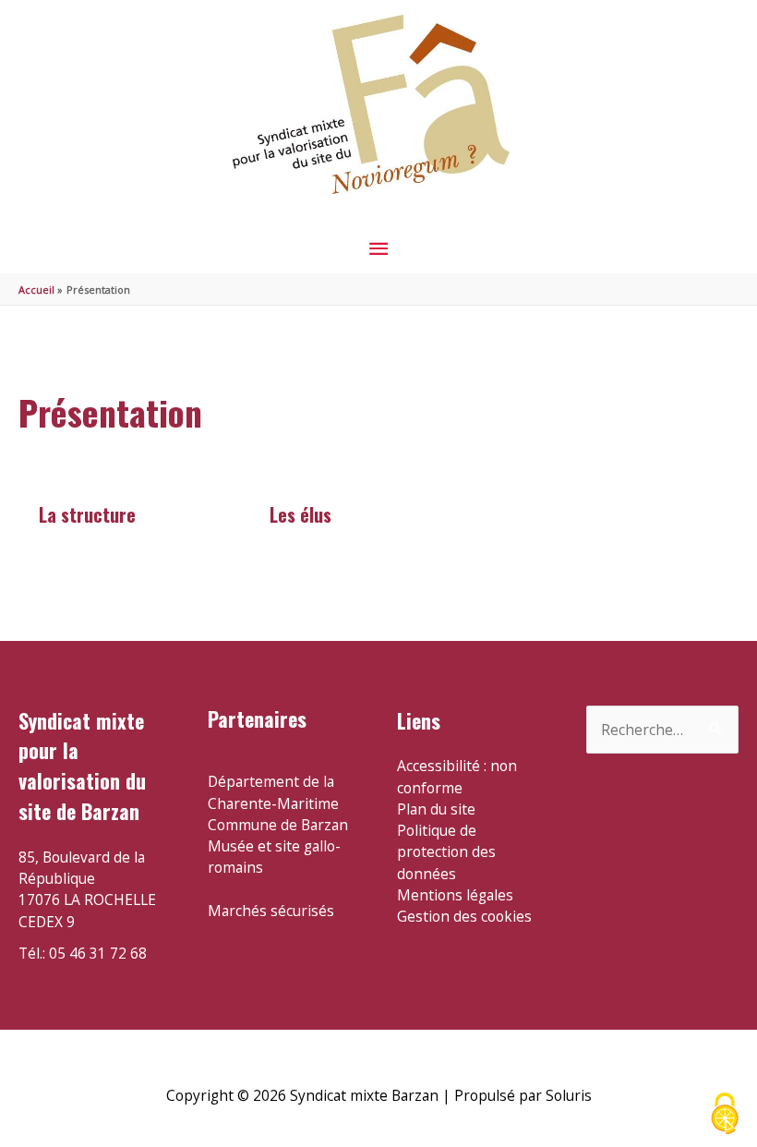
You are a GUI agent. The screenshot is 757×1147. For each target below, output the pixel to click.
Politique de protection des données (446, 852)
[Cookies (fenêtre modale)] (724, 1115)
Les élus (300, 514)
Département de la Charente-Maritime (273, 792)
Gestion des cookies (464, 916)
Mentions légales (455, 895)
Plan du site (436, 809)
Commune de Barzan (278, 825)
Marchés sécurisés (271, 910)
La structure (87, 514)
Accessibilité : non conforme (457, 776)
